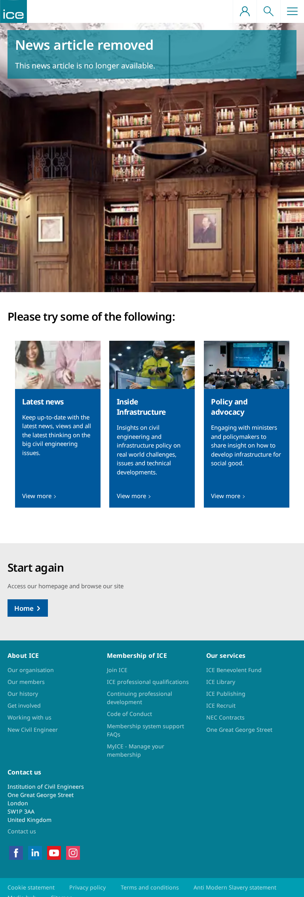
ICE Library (220, 681)
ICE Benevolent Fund (234, 670)
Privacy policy (87, 887)
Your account (244, 11)
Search (268, 11)
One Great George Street (239, 729)
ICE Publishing (225, 693)
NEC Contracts (225, 717)
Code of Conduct (129, 714)
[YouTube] (54, 852)
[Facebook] (16, 852)
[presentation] (58, 424)
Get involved (24, 705)
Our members (26, 681)
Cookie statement (31, 887)
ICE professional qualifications (148, 681)
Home (24, 608)
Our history (23, 693)
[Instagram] (73, 852)
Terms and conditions (150, 887)
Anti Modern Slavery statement (235, 887)
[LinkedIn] (35, 852)
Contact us (22, 831)
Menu (292, 11)
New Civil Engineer (33, 729)
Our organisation (31, 670)
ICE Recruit (221, 705)
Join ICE (117, 670)
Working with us (29, 717)
